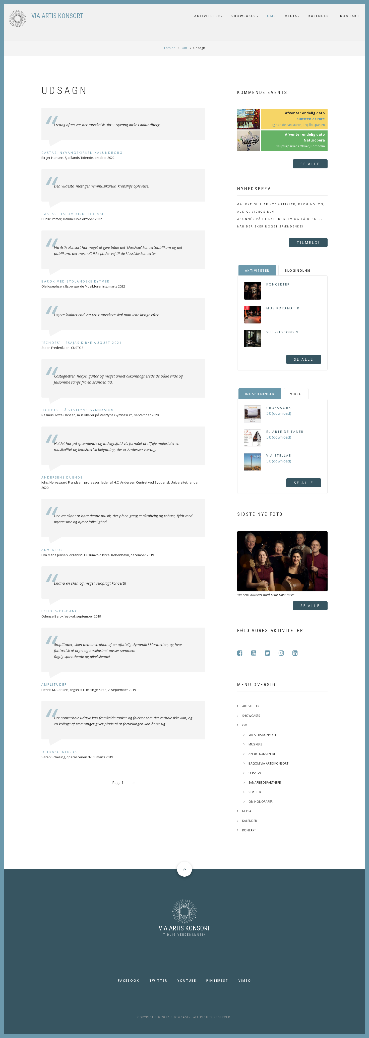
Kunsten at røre (310, 119)
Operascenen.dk (59, 752)
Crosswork (278, 408)
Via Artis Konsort (262, 735)
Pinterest (217, 980)
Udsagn (255, 773)
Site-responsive (283, 332)
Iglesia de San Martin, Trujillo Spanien (298, 125)
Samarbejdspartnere (265, 782)
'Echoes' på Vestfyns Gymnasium (77, 410)
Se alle (310, 163)
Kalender (319, 16)
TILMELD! (308, 242)
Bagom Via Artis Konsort (268, 763)
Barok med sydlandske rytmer (75, 281)
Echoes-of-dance (60, 611)
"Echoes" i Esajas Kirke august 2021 (81, 343)
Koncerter (278, 284)
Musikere (255, 744)
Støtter (255, 792)
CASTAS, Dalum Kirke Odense (72, 214)
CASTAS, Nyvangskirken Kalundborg (82, 153)
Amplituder (54, 684)
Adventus (52, 550)
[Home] (184, 910)
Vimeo (244, 980)
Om (270, 16)
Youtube (186, 980)
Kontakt (350, 16)
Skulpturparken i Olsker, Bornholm (300, 146)
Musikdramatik (283, 308)
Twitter (158, 980)
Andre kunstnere (262, 754)
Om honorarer (261, 801)
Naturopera (314, 140)
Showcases (243, 16)
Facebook (128, 980)
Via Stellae (278, 455)
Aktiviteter (207, 16)
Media (291, 16)
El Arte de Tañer (285, 432)
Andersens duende (62, 477)
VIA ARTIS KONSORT (57, 16)
